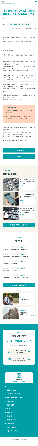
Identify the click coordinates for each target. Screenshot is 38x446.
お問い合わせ (10, 423)
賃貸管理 (22, 186)
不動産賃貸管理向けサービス (15, 397)
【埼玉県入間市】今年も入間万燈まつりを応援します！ (16, 256)
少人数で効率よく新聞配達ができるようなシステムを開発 (27, 196)
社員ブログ (23, 247)
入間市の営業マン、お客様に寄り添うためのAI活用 (15, 277)
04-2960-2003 (20, 341)
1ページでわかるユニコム (14, 394)
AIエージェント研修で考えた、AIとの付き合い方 (15, 249)
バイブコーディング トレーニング (11, 270)
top (8, 386)
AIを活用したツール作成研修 (10, 263)
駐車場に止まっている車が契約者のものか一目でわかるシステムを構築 (27, 210)
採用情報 (9, 412)
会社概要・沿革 (11, 420)
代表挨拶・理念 (11, 390)
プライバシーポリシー (13, 431)
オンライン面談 (11, 427)
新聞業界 (22, 200)
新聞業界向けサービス (13, 401)
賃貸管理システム (15, 24)
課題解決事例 (10, 405)
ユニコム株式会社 (15, 439)
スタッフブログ (26, 24)
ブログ (9, 409)
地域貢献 (23, 254)
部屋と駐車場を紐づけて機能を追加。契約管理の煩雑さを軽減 (27, 181)
